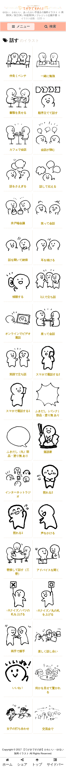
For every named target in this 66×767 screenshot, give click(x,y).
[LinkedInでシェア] (36, 462)
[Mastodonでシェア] (16, 457)
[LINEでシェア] (23, 462)
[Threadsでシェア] (43, 457)
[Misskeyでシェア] (29, 457)
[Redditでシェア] (50, 457)
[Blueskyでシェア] (23, 457)
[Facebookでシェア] (36, 457)
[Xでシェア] (9, 457)
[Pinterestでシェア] (29, 462)
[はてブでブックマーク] (57, 457)
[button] (57, 526)
